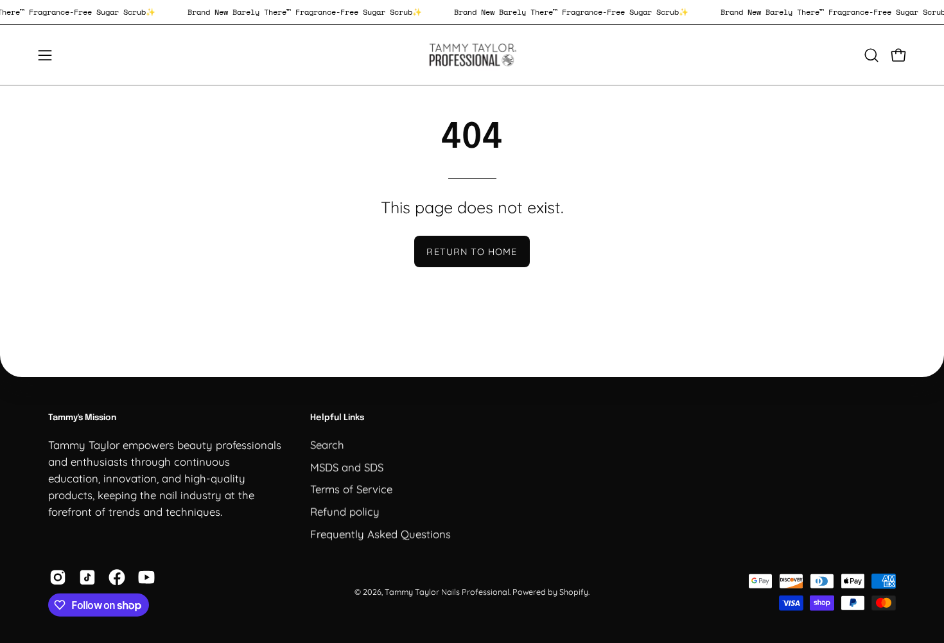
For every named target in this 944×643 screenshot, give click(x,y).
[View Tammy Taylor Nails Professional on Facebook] (117, 577)
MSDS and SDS (346, 466)
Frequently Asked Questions (380, 533)
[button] (871, 55)
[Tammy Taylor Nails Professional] (472, 55)
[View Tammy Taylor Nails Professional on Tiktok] (87, 577)
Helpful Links (337, 418)
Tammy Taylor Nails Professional (447, 591)
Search (327, 444)
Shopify (573, 591)
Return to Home (471, 252)
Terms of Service (351, 488)
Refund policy (345, 511)
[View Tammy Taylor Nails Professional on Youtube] (146, 577)
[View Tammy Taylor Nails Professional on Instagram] (57, 577)
